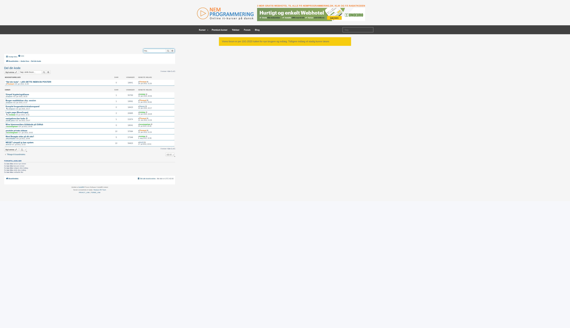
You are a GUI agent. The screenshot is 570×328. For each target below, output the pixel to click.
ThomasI (10, 84)
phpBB (81, 187)
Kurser (202, 29)
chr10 (9, 144)
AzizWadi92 (11, 138)
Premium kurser (219, 29)
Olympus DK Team (99, 190)
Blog (257, 29)
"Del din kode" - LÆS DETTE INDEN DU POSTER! (28, 82)
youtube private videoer (16, 130)
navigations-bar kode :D (16, 118)
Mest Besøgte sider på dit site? (20, 136)
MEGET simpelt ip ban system (20, 142)
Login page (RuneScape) (17, 112)
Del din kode (12, 68)
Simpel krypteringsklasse (17, 94)
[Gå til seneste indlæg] (148, 82)
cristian (142, 94)
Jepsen (9, 96)
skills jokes (11, 120)
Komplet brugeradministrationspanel (22, 106)
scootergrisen (12, 126)
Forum (247, 29)
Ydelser (235, 29)
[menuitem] (21, 56)
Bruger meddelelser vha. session (21, 100)
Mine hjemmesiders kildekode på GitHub (24, 124)
